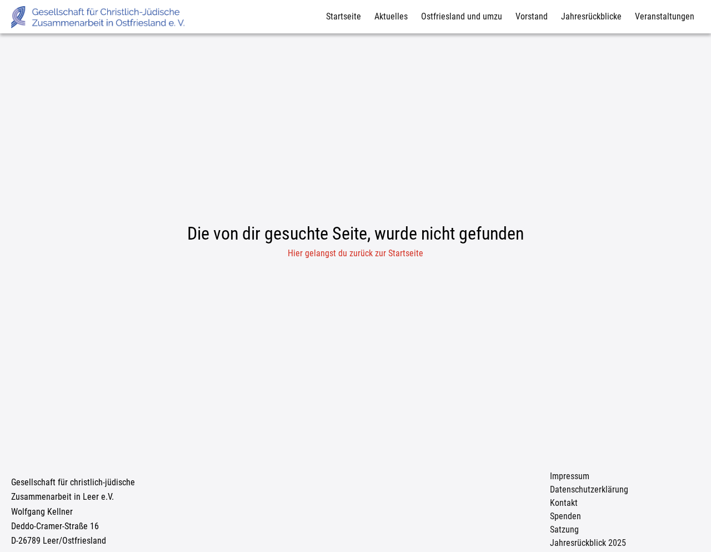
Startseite (343, 16)
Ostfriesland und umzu (461, 16)
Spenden (565, 516)
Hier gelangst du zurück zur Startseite (355, 253)
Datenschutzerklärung (589, 489)
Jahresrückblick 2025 (588, 543)
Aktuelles (391, 16)
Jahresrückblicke (591, 16)
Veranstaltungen (664, 16)
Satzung (564, 529)
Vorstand (531, 16)
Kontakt (564, 503)
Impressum (569, 476)
